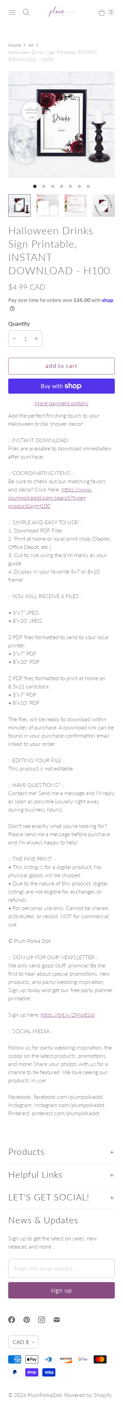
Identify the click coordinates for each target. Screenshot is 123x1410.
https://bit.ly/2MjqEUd (68, 1014)
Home (14, 45)
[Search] (26, 12)
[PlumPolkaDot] (61, 12)
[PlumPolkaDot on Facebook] (15, 1319)
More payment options (61, 403)
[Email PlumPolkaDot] (60, 1319)
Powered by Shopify (88, 1395)
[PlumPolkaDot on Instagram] (45, 1319)
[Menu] (12, 12)
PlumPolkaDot (45, 1395)
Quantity (19, 323)
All (30, 45)
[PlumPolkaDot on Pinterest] (30, 1319)
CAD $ (21, 1342)
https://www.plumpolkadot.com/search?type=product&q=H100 (50, 497)
